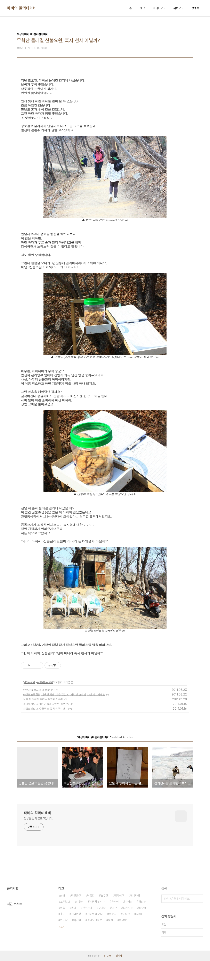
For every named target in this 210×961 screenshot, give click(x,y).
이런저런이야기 (45, 682)
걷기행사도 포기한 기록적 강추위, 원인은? (46, 703)
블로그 (112, 914)
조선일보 (65, 901)
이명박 (123, 920)
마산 (114, 907)
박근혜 (77, 920)
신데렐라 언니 (95, 914)
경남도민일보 (94, 920)
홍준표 (142, 907)
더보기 (61, 926)
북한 (110, 920)
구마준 (102, 907)
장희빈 (139, 914)
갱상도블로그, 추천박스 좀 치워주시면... (45, 708)
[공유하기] (33, 665)
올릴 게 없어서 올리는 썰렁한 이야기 (43, 699)
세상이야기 (29, 682)
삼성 (62, 895)
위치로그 (178, 8)
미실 (62, 907)
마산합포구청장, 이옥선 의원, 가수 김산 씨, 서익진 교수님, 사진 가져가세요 (64, 694)
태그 (142, 8)
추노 (62, 914)
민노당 (63, 920)
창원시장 (128, 907)
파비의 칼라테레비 (22, 8)
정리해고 (119, 895)
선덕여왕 (76, 914)
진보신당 (87, 907)
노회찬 (126, 914)
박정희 (128, 901)
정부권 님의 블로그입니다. (38, 818)
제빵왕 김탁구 (97, 901)
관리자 (119, 955)
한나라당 (135, 895)
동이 (73, 907)
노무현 (104, 895)
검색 (199, 898)
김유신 (79, 901)
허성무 (142, 901)
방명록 (195, 8)
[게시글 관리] (38, 665)
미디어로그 (159, 8)
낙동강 (91, 895)
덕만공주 (76, 895)
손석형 (115, 901)
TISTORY (106, 955)
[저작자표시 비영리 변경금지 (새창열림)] (66, 665)
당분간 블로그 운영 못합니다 (39, 689)
